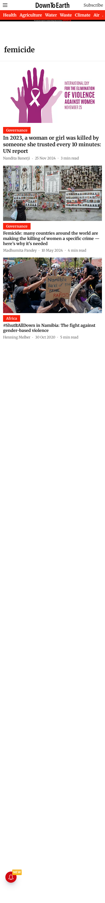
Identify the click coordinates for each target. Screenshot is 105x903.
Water (51, 15)
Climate (82, 15)
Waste (66, 15)
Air (96, 15)
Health (10, 15)
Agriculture (31, 15)
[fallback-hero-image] (52, 95)
